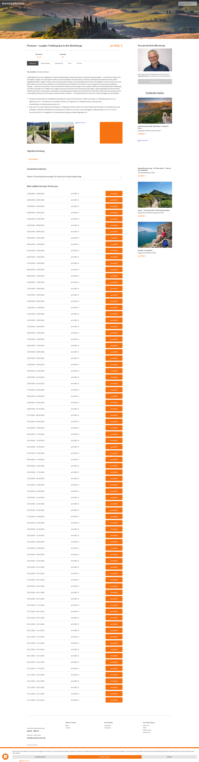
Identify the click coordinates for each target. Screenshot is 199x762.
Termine (79, 63)
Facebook (107, 725)
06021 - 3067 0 (33, 731)
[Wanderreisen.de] (13, 4)
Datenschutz (147, 730)
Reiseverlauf (59, 63)
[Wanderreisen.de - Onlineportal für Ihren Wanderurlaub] (41, 723)
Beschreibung (45, 63)
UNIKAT (35, 745)
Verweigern (40, 757)
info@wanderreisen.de (36, 738)
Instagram (107, 728)
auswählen (114, 193)
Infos (69, 63)
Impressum (146, 732)
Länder (68, 728)
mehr (169, 757)
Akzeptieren (105, 757)
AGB (144, 728)
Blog (67, 725)
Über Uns (146, 725)
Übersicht (33, 63)
